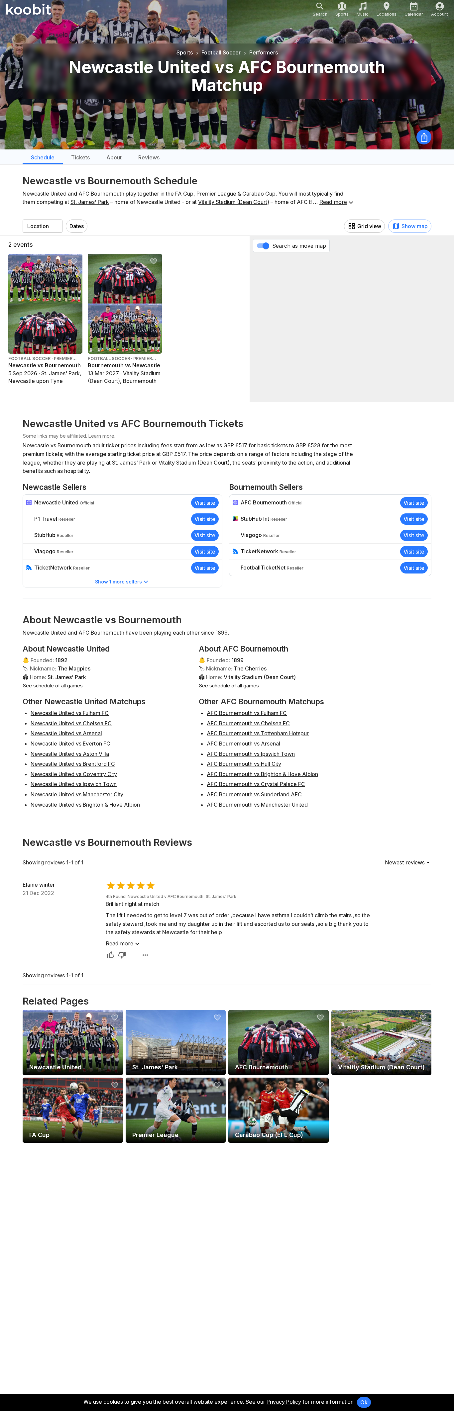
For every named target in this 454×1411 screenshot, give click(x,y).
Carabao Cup (259, 193)
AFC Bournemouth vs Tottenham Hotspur (258, 733)
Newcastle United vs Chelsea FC (71, 723)
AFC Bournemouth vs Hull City (244, 763)
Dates (76, 226)
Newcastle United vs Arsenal (66, 733)
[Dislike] (122, 955)
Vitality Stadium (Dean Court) (233, 202)
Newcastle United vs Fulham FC (70, 713)
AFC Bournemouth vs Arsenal (243, 743)
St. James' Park (89, 202)
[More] (145, 955)
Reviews (149, 157)
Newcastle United (44, 193)
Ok (364, 1402)
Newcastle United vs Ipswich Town (74, 784)
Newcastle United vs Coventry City (74, 774)
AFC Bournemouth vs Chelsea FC (248, 723)
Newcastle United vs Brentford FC (73, 763)
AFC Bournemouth (101, 193)
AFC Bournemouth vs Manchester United (257, 804)
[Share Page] (423, 137)
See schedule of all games (53, 685)
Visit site (204, 502)
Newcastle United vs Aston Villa (70, 753)
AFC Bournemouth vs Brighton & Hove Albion (262, 774)
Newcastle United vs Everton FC (70, 743)
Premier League (216, 193)
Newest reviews (405, 862)
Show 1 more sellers (118, 581)
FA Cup (184, 193)
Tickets (80, 157)
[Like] (111, 955)
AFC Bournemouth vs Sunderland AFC (254, 794)
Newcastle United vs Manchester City (77, 794)
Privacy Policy (284, 1401)
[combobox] (42, 226)
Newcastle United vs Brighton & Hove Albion (85, 804)
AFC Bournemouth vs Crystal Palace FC (256, 784)
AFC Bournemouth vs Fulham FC (247, 713)
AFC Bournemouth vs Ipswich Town (251, 753)
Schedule (43, 157)
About (114, 157)
